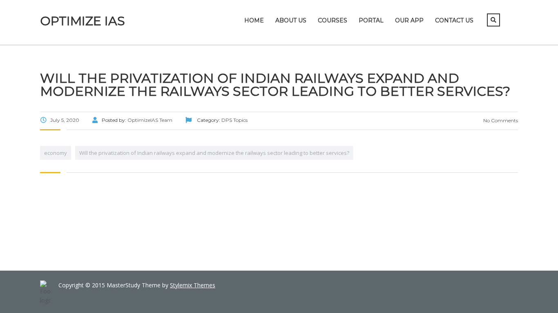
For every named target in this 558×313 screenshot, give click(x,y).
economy (55, 152)
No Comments (500, 120)
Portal (371, 20)
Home (254, 20)
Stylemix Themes (192, 285)
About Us (290, 20)
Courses (332, 20)
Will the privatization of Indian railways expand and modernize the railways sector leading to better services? (214, 152)
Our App (409, 20)
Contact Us (454, 20)
